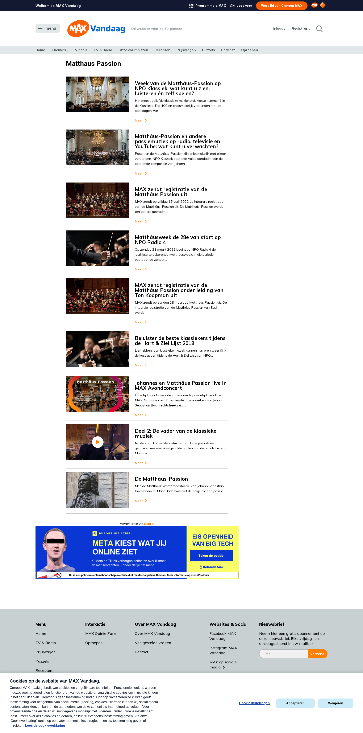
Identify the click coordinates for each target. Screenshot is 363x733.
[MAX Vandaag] (96, 28)
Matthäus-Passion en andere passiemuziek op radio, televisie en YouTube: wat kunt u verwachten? (177, 141)
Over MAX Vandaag (152, 633)
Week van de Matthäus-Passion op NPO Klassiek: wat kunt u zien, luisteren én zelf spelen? (178, 88)
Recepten (162, 50)
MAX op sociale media (223, 664)
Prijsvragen (186, 50)
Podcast (228, 50)
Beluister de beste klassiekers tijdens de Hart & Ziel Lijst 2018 (180, 340)
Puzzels (208, 50)
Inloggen (280, 28)
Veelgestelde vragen (153, 642)
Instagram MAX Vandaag (223, 650)
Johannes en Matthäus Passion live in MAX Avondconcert (181, 385)
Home (40, 50)
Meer (139, 120)
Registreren (301, 28)
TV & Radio (102, 50)
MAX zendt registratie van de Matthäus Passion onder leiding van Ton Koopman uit (179, 290)
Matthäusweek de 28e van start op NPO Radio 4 (178, 239)
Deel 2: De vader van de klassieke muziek (175, 433)
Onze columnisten (133, 50)
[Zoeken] (319, 28)
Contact (141, 652)
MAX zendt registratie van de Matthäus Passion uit (171, 191)
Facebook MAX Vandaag (222, 636)
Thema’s (58, 50)
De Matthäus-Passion (161, 479)
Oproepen (249, 50)
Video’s (81, 50)
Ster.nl (149, 523)
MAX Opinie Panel (101, 633)
